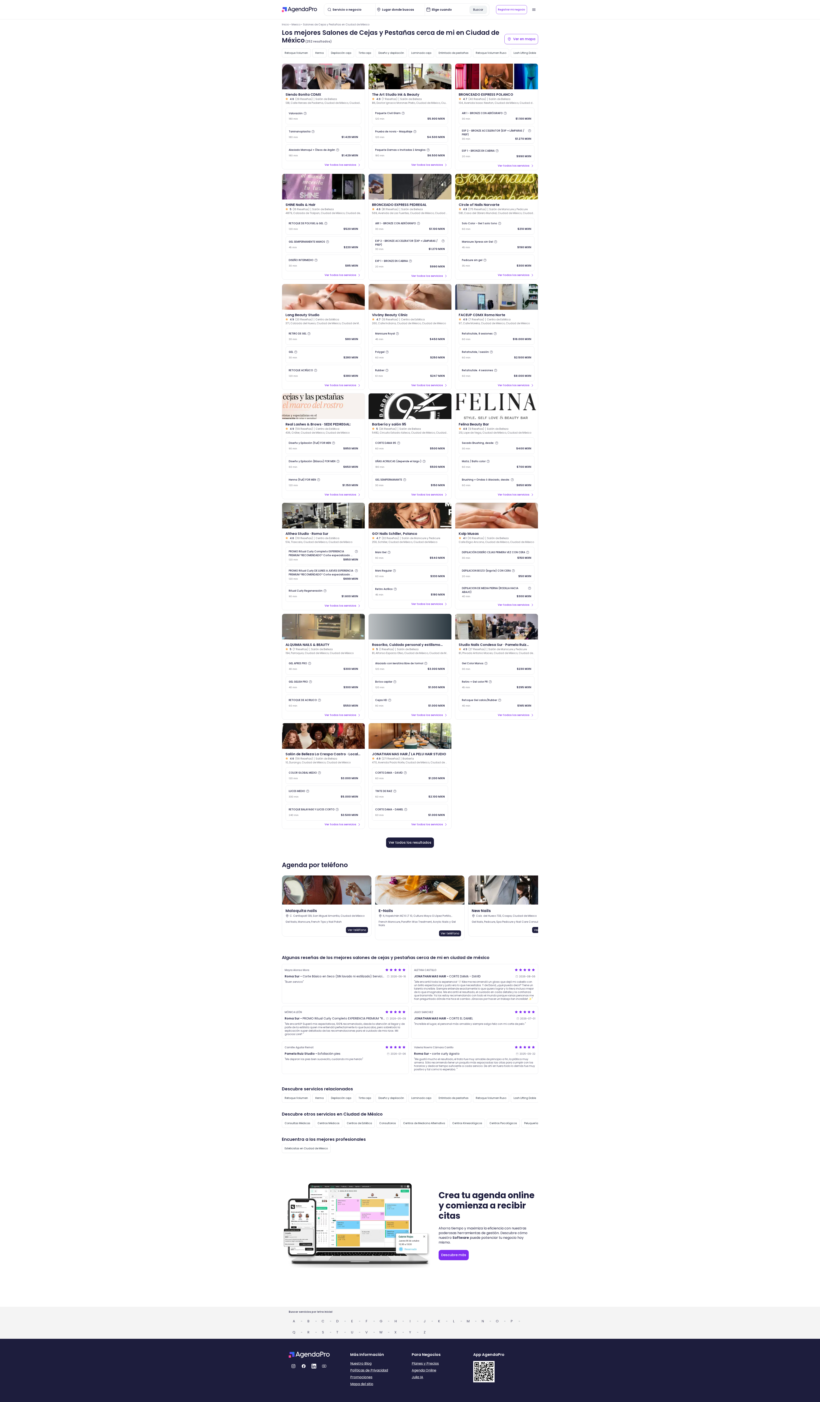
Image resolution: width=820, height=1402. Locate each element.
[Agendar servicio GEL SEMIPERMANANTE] (410, 482)
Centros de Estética (359, 1123)
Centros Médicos (329, 1123)
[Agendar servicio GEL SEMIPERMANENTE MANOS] (323, 244)
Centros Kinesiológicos (467, 1123)
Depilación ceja (341, 53)
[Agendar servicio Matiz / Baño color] (496, 464)
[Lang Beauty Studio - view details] (323, 297)
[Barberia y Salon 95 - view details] (410, 406)
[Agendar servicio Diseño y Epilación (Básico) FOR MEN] (323, 464)
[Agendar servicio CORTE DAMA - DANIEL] (410, 812)
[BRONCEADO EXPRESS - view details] (496, 76)
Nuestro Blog (361, 1363)
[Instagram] (293, 1366)
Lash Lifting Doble (525, 53)
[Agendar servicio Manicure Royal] (410, 336)
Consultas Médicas (297, 1123)
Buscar (478, 9)
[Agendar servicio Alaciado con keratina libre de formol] (410, 666)
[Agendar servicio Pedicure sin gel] (496, 263)
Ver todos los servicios (340, 165)
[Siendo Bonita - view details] (323, 76)
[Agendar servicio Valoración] (323, 116)
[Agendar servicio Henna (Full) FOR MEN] (323, 482)
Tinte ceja (365, 53)
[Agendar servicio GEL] (323, 355)
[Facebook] (303, 1366)
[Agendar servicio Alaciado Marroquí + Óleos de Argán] (323, 153)
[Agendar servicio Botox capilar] (410, 684)
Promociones (361, 1377)
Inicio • (286, 24)
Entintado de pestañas (454, 53)
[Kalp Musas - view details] (496, 515)
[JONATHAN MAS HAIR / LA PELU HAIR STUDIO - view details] (410, 736)
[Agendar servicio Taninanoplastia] (323, 134)
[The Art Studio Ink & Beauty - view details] (410, 76)
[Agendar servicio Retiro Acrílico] (410, 592)
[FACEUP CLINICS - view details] (496, 297)
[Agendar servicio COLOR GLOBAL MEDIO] (323, 775)
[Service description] (305, 113)
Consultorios (387, 1123)
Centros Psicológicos (503, 1123)
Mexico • (296, 24)
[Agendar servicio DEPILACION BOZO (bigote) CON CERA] (496, 573)
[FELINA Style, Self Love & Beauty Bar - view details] (496, 406)
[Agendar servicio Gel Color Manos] (496, 666)
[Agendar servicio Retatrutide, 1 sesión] (496, 355)
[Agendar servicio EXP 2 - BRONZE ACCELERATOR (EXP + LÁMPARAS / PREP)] (496, 134)
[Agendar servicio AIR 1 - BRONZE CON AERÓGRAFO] (496, 116)
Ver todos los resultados (410, 842)
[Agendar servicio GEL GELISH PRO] (323, 684)
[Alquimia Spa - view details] (323, 626)
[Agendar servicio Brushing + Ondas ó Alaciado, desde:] (496, 482)
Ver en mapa (524, 39)
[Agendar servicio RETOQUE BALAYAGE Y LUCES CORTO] (323, 812)
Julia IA (417, 1377)
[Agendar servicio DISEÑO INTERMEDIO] (323, 263)
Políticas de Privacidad (369, 1370)
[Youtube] (324, 1366)
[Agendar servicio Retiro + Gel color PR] (496, 684)
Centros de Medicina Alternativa (424, 1123)
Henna (319, 53)
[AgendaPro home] (299, 9)
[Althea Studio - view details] (323, 515)
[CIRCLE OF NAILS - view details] (496, 186)
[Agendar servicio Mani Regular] (410, 573)
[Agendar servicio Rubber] (410, 373)
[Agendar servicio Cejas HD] (410, 703)
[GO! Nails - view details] (410, 515)
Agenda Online (424, 1370)
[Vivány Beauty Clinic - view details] (410, 297)
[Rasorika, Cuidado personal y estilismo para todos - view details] (410, 626)
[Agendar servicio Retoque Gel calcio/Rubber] (496, 703)
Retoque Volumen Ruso (491, 53)
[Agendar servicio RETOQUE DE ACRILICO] (323, 703)
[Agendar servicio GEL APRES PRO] (323, 666)
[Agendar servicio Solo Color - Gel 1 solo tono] (496, 226)
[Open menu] (534, 9)
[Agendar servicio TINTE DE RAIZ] (410, 794)
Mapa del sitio (361, 1383)
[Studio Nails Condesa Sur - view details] (496, 626)
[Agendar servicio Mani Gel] (410, 555)
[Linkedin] (314, 1366)
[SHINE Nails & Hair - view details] (323, 186)
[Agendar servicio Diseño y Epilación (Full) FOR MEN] (323, 446)
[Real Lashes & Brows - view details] (323, 406)
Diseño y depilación (391, 53)
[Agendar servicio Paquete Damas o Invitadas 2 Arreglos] (410, 153)
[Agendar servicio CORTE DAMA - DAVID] (410, 775)
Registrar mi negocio (511, 9)
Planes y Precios (425, 1363)
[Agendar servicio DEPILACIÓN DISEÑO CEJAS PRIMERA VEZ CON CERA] (496, 555)
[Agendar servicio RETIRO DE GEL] (323, 336)
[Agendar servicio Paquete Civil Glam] (410, 116)
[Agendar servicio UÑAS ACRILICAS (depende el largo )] (410, 464)
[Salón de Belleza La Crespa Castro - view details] (323, 736)
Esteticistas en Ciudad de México (306, 1148)
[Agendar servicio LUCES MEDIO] (323, 794)
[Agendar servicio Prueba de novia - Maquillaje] (410, 134)
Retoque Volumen (296, 53)
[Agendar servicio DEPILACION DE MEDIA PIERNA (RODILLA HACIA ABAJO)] (496, 592)
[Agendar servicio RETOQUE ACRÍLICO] (323, 373)
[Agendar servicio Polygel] (410, 355)
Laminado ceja (421, 53)
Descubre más (453, 1254)
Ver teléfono (357, 930)
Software (460, 1237)
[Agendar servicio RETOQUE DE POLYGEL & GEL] (323, 226)
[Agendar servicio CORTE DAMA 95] (410, 446)
